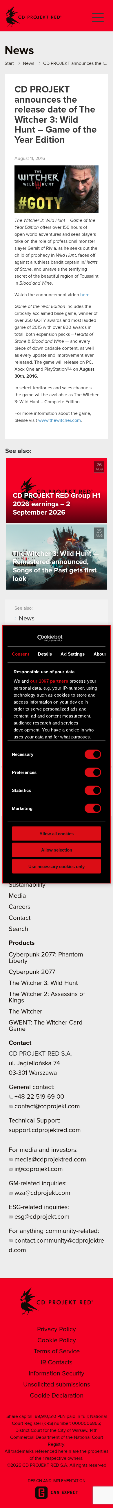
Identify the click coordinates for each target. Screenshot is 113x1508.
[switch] (93, 772)
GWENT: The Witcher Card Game (46, 1026)
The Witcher (25, 1012)
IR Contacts (56, 1362)
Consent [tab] (20, 654)
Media (17, 896)
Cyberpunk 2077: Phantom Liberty (46, 958)
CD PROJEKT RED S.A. (40, 1054)
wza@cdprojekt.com (41, 1193)
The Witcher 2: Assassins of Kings (47, 997)
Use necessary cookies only (56, 866)
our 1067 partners (49, 680)
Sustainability (27, 885)
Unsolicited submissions (56, 1385)
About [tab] (100, 654)
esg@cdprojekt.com (41, 1217)
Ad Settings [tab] (73, 654)
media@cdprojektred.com (49, 1160)
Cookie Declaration (56, 1396)
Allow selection (56, 849)
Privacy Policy (56, 1329)
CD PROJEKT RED (33, 16)
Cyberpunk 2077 (32, 972)
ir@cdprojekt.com (38, 1169)
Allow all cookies (56, 833)
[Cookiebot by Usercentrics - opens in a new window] (37, 638)
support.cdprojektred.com (45, 1130)
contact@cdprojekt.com (46, 1106)
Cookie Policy (56, 1340)
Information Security (56, 1373)
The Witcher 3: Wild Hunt (43, 983)
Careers (19, 907)
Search (18, 929)
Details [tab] (45, 654)
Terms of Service (57, 1351)
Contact (19, 918)
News (26, 618)
